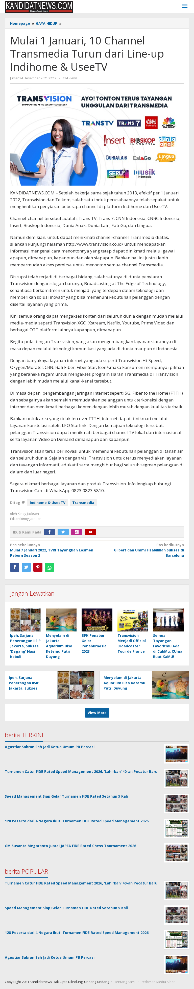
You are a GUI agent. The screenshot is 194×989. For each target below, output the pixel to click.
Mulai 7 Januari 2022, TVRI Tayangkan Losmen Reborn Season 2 (51, 550)
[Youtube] (92, 532)
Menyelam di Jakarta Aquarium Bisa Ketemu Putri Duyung (59, 646)
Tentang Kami (124, 981)
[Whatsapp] (49, 567)
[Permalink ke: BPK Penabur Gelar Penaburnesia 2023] (97, 620)
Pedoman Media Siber (158, 981)
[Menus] (184, 6)
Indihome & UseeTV (47, 502)
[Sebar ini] (14, 567)
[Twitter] (64, 532)
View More (97, 712)
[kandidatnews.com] (39, 6)
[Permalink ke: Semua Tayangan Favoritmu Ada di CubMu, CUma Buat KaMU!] (168, 620)
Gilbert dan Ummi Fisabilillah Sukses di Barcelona (149, 550)
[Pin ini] (37, 567)
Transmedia (83, 502)
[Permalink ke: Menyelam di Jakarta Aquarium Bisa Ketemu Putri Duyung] (61, 620)
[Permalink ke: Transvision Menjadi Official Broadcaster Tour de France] (132, 620)
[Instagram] (78, 532)
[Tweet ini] (26, 567)
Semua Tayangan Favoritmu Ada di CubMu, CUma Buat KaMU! (167, 646)
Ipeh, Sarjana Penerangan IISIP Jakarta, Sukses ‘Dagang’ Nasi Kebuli (25, 646)
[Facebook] (51, 532)
